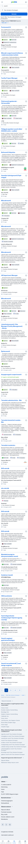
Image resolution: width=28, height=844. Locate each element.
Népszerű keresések (6, 701)
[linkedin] (9, 824)
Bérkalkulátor (4, 819)
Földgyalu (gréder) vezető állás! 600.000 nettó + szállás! (11, 130)
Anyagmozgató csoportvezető (11, 374)
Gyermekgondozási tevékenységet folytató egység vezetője (11, 617)
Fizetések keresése (6, 812)
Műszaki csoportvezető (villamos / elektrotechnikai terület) (12, 54)
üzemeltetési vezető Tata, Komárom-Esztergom (12, 738)
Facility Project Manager (9, 78)
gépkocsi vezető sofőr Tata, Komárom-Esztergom (13, 754)
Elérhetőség (4, 787)
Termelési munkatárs (8, 445)
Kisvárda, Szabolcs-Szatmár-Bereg (9, 710)
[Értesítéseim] (26, 2)
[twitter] (6, 824)
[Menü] (2, 2)
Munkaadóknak (5, 803)
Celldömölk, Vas (5, 716)
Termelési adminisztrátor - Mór (11, 400)
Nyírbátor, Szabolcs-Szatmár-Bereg (9, 714)
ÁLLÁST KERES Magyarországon (9, 794)
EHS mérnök (5, 468)
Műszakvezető (6, 200)
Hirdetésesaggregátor (7, 800)
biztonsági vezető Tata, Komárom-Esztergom (11, 752)
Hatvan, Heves (4, 707)
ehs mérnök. (5, 488)
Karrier (3, 789)
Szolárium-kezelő (7, 575)
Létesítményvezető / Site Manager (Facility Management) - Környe (11, 326)
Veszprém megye (5, 726)
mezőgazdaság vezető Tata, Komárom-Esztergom (13, 744)
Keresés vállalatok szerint (7, 817)
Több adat (4, 22)
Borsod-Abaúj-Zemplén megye (8, 722)
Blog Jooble (4, 814)
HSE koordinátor (6, 596)
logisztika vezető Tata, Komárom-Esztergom (11, 734)
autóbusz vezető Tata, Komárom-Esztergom (11, 742)
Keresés (14, 14)
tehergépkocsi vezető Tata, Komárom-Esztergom (12, 736)
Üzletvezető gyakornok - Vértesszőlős (9, 102)
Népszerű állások (5, 760)
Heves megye (4, 724)
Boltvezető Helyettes (8, 152)
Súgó (2, 791)
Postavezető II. (6, 27)
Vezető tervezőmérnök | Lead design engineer (11, 664)
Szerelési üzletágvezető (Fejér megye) (11, 176)
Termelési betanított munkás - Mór (11, 421)
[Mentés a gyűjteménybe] (26, 27)
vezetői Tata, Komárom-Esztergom (9, 740)
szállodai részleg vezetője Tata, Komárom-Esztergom (13, 746)
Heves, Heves (4, 718)
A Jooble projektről (6, 784)
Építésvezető (5, 351)
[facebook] (2, 824)
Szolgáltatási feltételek (7, 832)
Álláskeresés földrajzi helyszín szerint (10, 762)
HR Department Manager (9, 275)
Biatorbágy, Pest (5, 712)
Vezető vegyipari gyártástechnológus (8, 639)
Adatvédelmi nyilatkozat (7, 835)
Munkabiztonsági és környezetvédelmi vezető (9, 555)
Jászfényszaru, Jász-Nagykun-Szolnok (10, 720)
